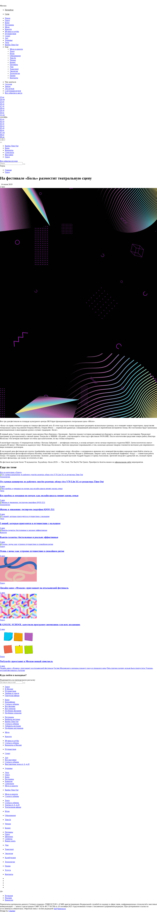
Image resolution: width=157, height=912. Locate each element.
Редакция (9, 896)
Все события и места (13, 93)
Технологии (15, 73)
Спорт (7, 36)
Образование (15, 56)
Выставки (9, 155)
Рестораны (9, 25)
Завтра (7, 86)
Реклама (8, 898)
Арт (6, 38)
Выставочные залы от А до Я (17, 764)
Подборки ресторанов (14, 728)
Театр (12, 51)
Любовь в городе (12, 693)
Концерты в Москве (13, 745)
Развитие (9, 781)
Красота (8, 29)
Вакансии (9, 900)
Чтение (13, 60)
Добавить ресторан (13, 726)
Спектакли (9, 152)
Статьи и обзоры (12, 704)
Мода (7, 27)
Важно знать (10, 841)
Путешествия (10, 34)
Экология (14, 71)
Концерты (9, 150)
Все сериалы (10, 708)
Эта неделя (9, 89)
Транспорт (14, 69)
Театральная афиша (13, 807)
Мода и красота (16, 49)
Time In (13, 58)
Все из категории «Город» (11, 472)
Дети (7, 42)
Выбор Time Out (11, 45)
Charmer (11, 911)
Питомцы (14, 65)
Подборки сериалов (13, 713)
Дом (11, 67)
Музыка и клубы (12, 31)
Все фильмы (10, 706)
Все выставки (10, 760)
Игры (12, 53)
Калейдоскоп (10, 858)
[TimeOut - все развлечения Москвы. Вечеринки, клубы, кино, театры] (5, 3)
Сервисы (8, 839)
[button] (1, 142)
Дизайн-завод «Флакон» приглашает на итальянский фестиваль (26, 668)
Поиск (7, 18)
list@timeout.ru (60, 909)
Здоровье (9, 40)
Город (7, 20)
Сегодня (8, 84)
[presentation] (1, 139)
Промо (12, 76)
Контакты (14, 78)
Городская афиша (12, 695)
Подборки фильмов (13, 711)
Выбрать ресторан (12, 719)
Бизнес (13, 62)
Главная (8, 170)
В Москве (9, 689)
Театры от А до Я (12, 805)
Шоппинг (9, 836)
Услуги (8, 870)
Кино (7, 23)
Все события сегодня (9, 161)
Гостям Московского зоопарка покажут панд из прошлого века (80, 668)
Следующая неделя (13, 91)
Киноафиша (10, 702)
